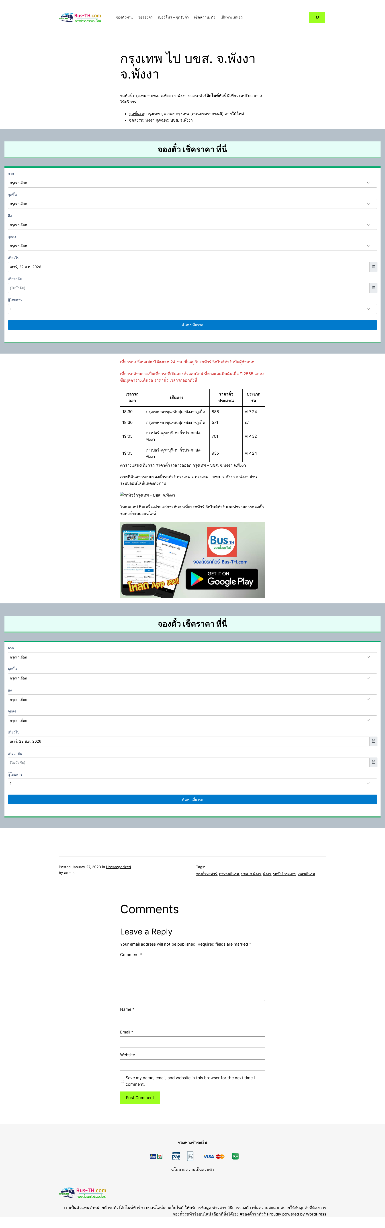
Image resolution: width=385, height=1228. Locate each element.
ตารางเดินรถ (229, 874)
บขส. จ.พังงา (251, 874)
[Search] (317, 17)
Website (127, 1054)
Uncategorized (118, 867)
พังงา (267, 874)
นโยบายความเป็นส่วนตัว (192, 1169)
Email (126, 1032)
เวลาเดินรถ (306, 874)
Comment (131, 954)
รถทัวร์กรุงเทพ (284, 874)
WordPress (316, 1214)
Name (127, 1009)
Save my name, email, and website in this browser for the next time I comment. (190, 1081)
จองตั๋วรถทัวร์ (206, 874)
